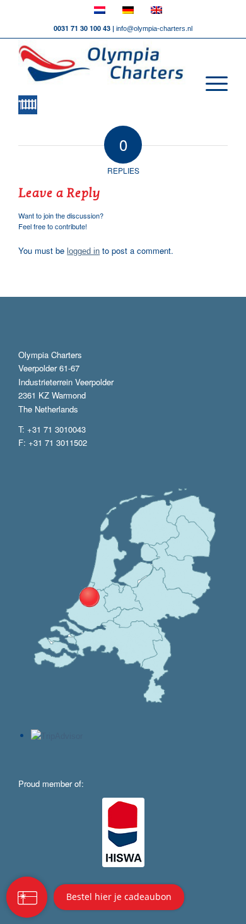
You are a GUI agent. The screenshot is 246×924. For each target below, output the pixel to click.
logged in (83, 251)
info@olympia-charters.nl (154, 28)
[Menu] (210, 84)
